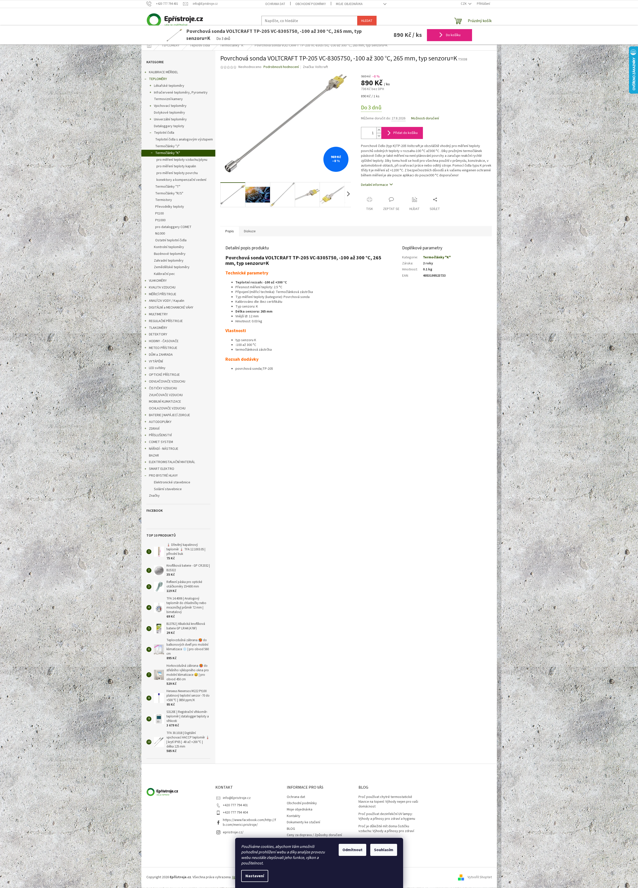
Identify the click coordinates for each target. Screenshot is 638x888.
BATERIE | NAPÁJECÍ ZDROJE (169, 415)
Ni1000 (160, 233)
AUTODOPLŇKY (160, 421)
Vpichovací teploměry (170, 105)
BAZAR (154, 455)
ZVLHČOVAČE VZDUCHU (166, 395)
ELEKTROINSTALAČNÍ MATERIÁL (172, 462)
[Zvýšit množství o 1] (378, 130)
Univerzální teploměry (170, 119)
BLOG (291, 828)
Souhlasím (383, 850)
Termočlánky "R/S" (169, 193)
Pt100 (159, 213)
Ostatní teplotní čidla (171, 240)
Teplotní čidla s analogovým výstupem (184, 139)
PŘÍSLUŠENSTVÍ (160, 435)
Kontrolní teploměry (169, 247)
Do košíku (453, 35)
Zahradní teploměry (169, 260)
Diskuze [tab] (250, 231)
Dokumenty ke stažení (303, 822)
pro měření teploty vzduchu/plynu (181, 159)
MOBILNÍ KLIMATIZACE (165, 401)
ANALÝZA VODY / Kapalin (166, 300)
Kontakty (293, 816)
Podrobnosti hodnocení (281, 67)
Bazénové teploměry (170, 253)
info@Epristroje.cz (237, 797)
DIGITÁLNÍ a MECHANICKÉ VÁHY (171, 307)
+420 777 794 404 (235, 812)
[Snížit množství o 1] (378, 136)
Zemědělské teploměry (172, 267)
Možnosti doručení (425, 118)
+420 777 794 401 (235, 805)
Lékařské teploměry (169, 85)
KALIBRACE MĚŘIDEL (163, 72)
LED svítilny (157, 368)
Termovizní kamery (168, 99)
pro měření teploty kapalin (176, 166)
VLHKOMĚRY (158, 280)
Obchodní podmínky (310, 4)
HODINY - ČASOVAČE (163, 341)
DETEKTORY (158, 334)
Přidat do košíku (405, 132)
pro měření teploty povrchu (177, 173)
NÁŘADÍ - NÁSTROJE (163, 448)
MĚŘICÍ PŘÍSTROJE (162, 294)
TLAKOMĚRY (158, 327)
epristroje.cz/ (233, 832)
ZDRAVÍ (154, 428)
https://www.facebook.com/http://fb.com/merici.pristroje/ (249, 822)
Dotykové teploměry (169, 112)
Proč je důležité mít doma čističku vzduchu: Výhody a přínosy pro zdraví (386, 829)
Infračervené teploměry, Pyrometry (181, 92)
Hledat (367, 20)
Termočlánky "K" (167, 153)
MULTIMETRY (158, 314)
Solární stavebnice (168, 489)
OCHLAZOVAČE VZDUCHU (167, 408)
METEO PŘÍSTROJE (163, 347)
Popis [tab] (229, 231)
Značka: (315, 66)
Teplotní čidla (164, 132)
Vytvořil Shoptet (480, 877)
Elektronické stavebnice (172, 482)
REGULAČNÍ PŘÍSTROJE (166, 321)
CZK (464, 4)
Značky (154, 495)
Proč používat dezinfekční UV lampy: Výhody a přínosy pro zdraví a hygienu (386, 816)
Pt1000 (160, 220)
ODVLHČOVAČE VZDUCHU (167, 381)
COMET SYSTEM (161, 442)
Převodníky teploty (169, 206)
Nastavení (254, 876)
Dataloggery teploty (169, 126)
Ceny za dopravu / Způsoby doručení (314, 835)
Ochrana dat (275, 4)
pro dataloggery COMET (173, 227)
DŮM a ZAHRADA (161, 354)
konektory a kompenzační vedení (181, 179)
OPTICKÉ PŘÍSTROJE (164, 374)
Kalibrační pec (164, 273)
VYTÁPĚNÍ (156, 361)
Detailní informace (374, 184)
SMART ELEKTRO (161, 468)
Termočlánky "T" (167, 186)
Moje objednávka (349, 4)
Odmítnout (352, 850)
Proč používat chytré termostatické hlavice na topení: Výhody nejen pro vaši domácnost (388, 802)
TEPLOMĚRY (158, 79)
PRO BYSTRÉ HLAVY (163, 475)
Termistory (163, 199)
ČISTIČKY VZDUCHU (163, 388)
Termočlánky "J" (167, 146)
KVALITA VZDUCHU (162, 287)
